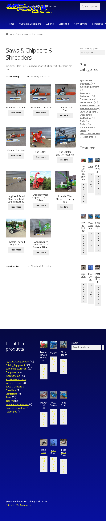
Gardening (64, 23)
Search (74, 342)
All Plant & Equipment (30, 23)
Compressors (86, 99)
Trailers (84, 124)
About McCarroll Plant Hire (44, 6)
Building (50, 23)
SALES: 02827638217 (42, 12)
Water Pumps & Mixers (17, 404)
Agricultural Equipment (17, 361)
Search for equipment (89, 48)
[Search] (103, 347)
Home (11, 23)
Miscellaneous (87, 102)
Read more (16, 112)
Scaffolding (85, 118)
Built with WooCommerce (18, 505)
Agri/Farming (80, 23)
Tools (82, 121)
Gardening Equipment (16, 368)
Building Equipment (89, 87)
